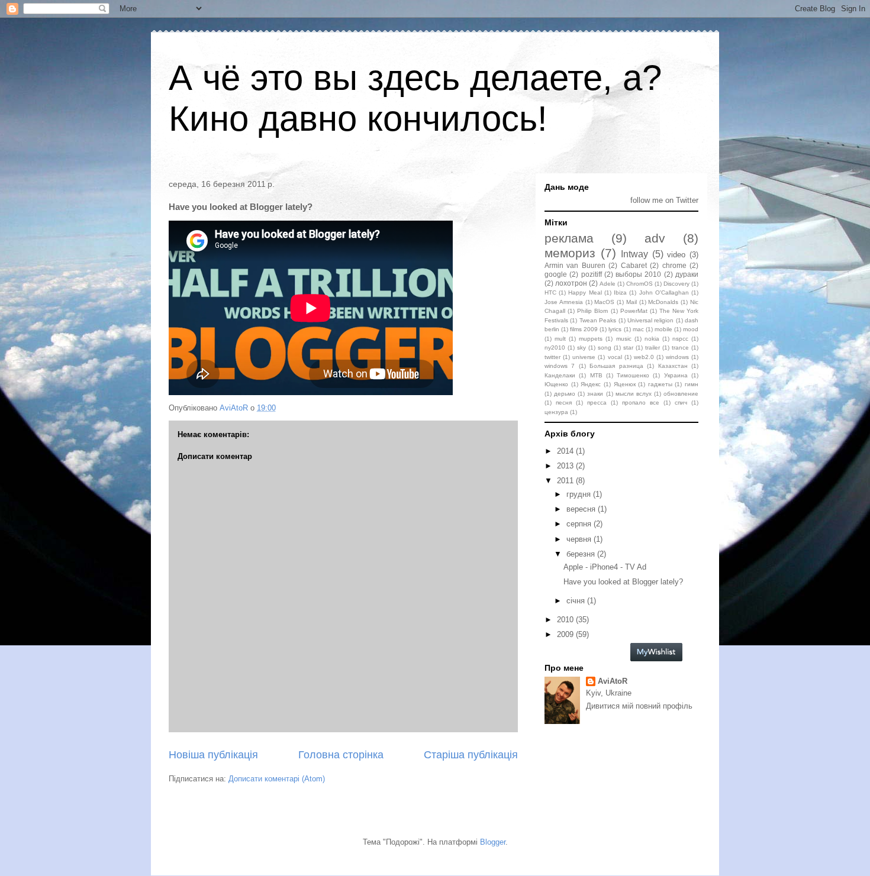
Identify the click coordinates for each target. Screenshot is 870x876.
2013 (566, 465)
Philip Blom (592, 311)
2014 (566, 451)
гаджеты (660, 384)
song (604, 347)
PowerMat (633, 311)
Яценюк (625, 384)
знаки (595, 393)
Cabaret (634, 265)
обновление (680, 393)
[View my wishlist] (656, 658)
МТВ (596, 375)
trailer (652, 347)
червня (580, 539)
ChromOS (639, 283)
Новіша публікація (213, 755)
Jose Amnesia (563, 302)
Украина (676, 375)
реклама (569, 238)
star (628, 347)
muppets (590, 338)
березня (581, 553)
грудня (579, 494)
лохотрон (571, 283)
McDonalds (663, 302)
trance (680, 347)
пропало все (640, 402)
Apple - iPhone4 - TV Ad (604, 567)
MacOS (604, 302)
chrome (674, 265)
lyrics (614, 329)
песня (564, 402)
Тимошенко (633, 375)
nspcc (680, 338)
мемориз (569, 253)
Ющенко (556, 384)
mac (638, 329)
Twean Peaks (597, 320)
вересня (582, 509)
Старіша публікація (471, 755)
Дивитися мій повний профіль (639, 706)
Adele (608, 283)
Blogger (492, 842)
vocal (615, 357)
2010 (566, 619)
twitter (552, 357)
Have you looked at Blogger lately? (623, 581)
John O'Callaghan (664, 292)
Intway (634, 254)
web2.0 (644, 357)
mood (690, 329)
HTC (550, 292)
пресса (597, 402)
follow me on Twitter (664, 200)
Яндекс (591, 384)
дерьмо (564, 393)
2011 (566, 480)
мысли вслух (634, 393)
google (555, 274)
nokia (652, 338)
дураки (686, 274)
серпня (580, 523)
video (676, 254)
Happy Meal (584, 292)
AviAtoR (612, 681)
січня (576, 600)
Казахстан (673, 366)
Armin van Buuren (574, 265)
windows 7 (559, 366)
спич (681, 402)
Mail (631, 302)
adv (655, 238)
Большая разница (616, 366)
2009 (566, 634)
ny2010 (554, 347)
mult (560, 338)
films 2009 (584, 329)
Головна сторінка (341, 755)
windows (677, 357)
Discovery (676, 283)
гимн (691, 384)
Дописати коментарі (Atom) (276, 778)
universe (583, 357)
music (623, 338)
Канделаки (559, 375)
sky (581, 347)
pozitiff (591, 274)
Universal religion (650, 320)
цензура (556, 412)
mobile (663, 329)
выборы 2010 (638, 274)
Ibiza (620, 292)
